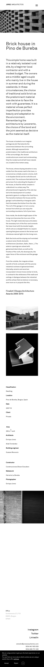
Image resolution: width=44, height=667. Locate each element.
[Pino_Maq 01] (22, 376)
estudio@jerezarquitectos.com (27, 644)
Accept (6, 663)
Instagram (33, 629)
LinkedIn (33, 637)
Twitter (34, 633)
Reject (16, 663)
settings (16, 659)
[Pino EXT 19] (22, 330)
